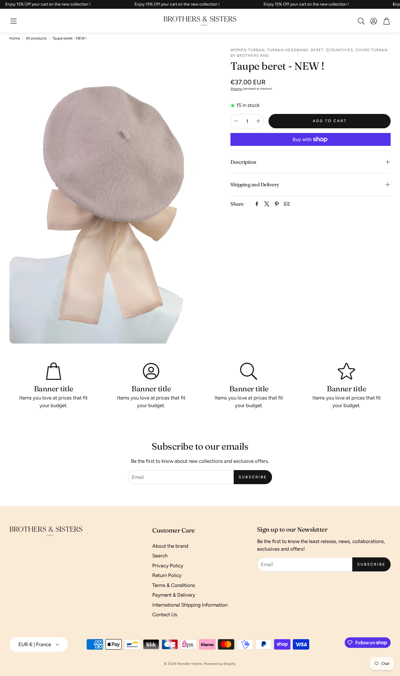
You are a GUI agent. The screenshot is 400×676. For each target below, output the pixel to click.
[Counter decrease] (236, 121)
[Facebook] (256, 203)
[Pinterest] (276, 203)
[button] (13, 21)
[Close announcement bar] (394, 4)
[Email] (286, 203)
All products (36, 38)
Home (14, 38)
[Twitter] (266, 203)
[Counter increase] (258, 121)
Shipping (236, 88)
